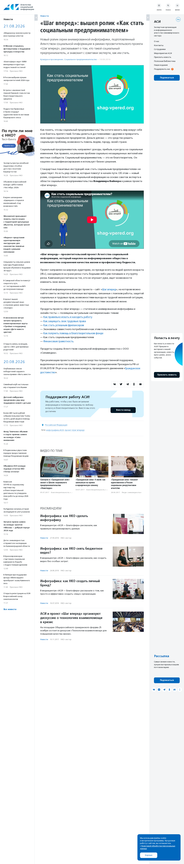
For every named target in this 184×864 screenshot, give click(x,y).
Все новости (9, 609)
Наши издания (161, 65)
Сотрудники (160, 49)
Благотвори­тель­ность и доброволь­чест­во (69, 492)
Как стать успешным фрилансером (63, 325)
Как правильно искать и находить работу (67, 317)
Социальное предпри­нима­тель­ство (80, 59)
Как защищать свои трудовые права (64, 321)
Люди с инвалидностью (132, 492)
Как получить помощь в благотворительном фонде (73, 333)
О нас (156, 41)
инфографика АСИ (55, 430)
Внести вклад (123, 410)
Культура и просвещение (51, 59)
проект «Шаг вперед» (75, 430)
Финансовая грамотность (58, 341)
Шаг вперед (109, 289)
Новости (44, 16)
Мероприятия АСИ (163, 53)
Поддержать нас (162, 69)
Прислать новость (162, 57)
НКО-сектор (66, 538)
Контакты (158, 45)
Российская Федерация (56, 425)
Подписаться (167, 77)
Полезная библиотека (164, 61)
